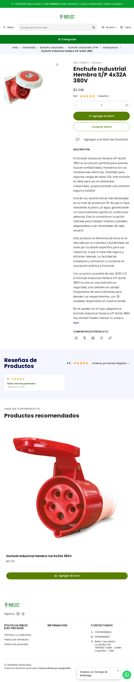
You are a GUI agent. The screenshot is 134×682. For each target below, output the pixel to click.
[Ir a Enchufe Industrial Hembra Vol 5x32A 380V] (67, 489)
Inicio (15, 47)
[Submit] (94, 27)
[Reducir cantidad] (76, 105)
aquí (76, 322)
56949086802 (102, 636)
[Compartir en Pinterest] (102, 338)
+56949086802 (103, 632)
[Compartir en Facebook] (76, 338)
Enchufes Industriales (52, 47)
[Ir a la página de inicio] (67, 16)
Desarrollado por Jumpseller (55, 668)
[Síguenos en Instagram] (18, 614)
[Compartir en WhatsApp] (93, 338)
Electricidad (29, 47)
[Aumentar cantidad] (127, 105)
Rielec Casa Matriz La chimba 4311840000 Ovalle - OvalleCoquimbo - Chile (108, 646)
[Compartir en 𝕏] (85, 338)
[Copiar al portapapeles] (110, 338)
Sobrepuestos (110, 47)
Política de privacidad (16, 644)
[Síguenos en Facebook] (23, 614)
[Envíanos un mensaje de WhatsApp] (126, 675)
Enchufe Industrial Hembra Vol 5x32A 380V (39, 556)
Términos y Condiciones (17, 634)
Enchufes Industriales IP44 (83, 47)
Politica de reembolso (16, 639)
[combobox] (57, 27)
